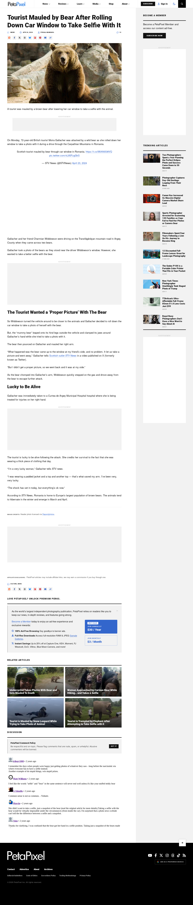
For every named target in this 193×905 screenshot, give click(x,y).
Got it (114, 746)
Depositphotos (48, 514)
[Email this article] (45, 38)
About (124, 4)
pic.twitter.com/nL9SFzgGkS (64, 155)
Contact (11, 869)
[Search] (182, 4)
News (45, 4)
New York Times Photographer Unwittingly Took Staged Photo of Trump (173, 285)
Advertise (24, 869)
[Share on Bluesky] (30, 38)
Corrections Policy (48, 876)
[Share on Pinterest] (40, 38)
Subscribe (148, 4)
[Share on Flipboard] (35, 38)
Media (95, 4)
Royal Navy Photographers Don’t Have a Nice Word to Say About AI (172, 320)
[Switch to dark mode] (174, 4)
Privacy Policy (85, 876)
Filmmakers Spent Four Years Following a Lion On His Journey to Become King (173, 237)
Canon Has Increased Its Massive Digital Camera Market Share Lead (172, 199)
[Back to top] (182, 842)
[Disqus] (64, 792)
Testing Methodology (67, 876)
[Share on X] (20, 38)
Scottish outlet (62, 355)
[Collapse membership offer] (117, 610)
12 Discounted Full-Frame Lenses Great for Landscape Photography (173, 253)
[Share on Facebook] (14, 38)
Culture (13, 584)
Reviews (62, 4)
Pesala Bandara (47, 32)
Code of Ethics (31, 876)
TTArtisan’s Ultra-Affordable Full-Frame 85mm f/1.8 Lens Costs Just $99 (173, 302)
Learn (79, 4)
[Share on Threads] (25, 38)
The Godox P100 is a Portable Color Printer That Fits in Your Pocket (173, 268)
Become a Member (21, 621)
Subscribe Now (155, 36)
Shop (111, 4)
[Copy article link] (50, 38)
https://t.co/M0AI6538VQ (99, 151)
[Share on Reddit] (9, 38)
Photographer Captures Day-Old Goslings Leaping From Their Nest (173, 181)
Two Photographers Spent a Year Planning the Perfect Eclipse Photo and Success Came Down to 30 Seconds (172, 161)
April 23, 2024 (79, 163)
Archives (48, 869)
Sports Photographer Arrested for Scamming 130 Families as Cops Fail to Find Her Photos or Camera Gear (173, 218)
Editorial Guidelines (14, 876)
